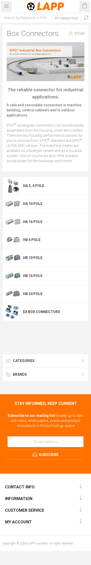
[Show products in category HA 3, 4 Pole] (12, 185)
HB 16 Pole (32, 276)
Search (86, 18)
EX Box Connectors (41, 312)
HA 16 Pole (32, 222)
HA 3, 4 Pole (33, 186)
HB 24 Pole (32, 294)
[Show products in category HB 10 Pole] (12, 257)
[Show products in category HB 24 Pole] (12, 293)
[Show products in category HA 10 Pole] (12, 203)
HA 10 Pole (32, 204)
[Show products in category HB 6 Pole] (12, 239)
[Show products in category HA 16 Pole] (12, 221)
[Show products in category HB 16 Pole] (12, 275)
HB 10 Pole (32, 258)
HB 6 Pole (31, 240)
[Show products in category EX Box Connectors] (12, 311)
